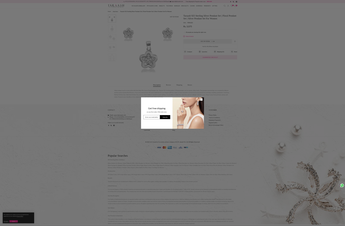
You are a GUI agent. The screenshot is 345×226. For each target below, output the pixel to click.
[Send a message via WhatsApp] (342, 185)
